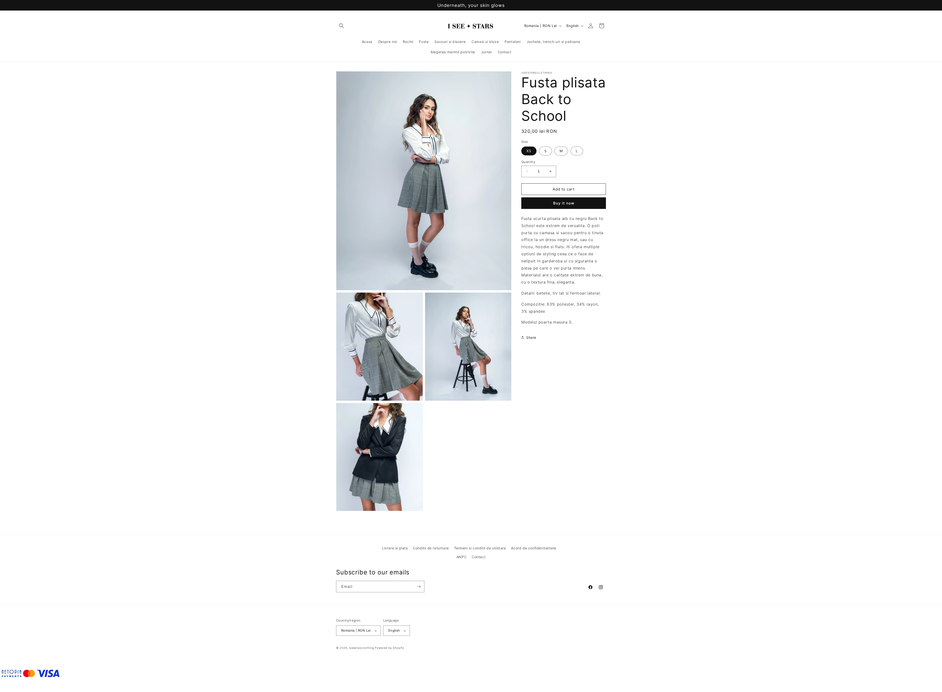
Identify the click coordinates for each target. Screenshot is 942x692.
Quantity (528, 161)
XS (528, 151)
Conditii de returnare (431, 548)
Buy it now (563, 203)
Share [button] (531, 337)
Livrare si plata (395, 548)
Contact (478, 557)
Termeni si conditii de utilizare (480, 548)
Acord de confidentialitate (533, 548)
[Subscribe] (418, 586)
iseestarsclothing (361, 648)
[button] (341, 25)
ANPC (462, 557)
